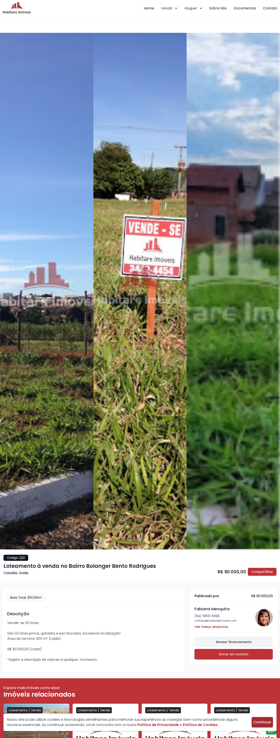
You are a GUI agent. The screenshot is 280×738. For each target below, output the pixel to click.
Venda (166, 8)
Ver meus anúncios (211, 626)
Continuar (262, 722)
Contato (270, 8)
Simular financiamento (234, 642)
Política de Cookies (200, 724)
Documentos (245, 8)
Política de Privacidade (158, 724)
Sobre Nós (218, 8)
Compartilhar (262, 572)
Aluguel (190, 8)
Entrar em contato (233, 654)
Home (149, 8)
